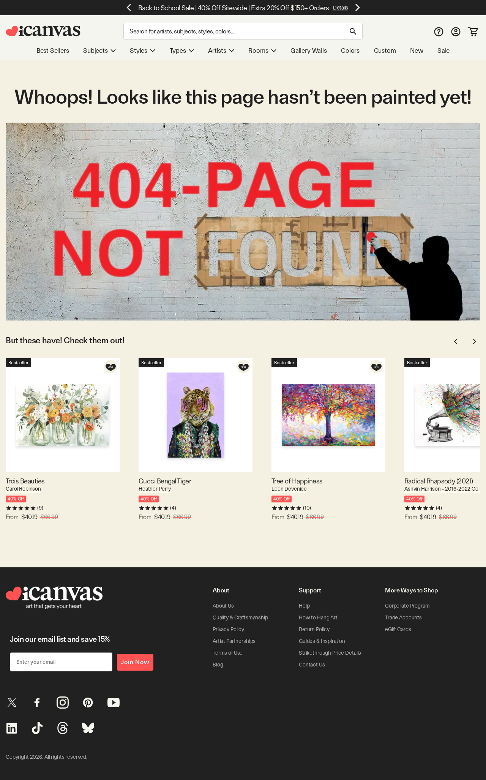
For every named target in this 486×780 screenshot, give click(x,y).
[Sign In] (455, 31)
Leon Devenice (289, 489)
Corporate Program (407, 606)
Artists (217, 50)
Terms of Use (228, 653)
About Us (223, 606)
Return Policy (314, 629)
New (416, 50)
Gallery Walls (308, 50)
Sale (443, 50)
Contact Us (312, 665)
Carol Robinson (23, 489)
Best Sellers (52, 50)
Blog (218, 665)
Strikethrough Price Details (330, 653)
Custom (385, 50)
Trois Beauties (25, 481)
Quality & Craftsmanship (240, 617)
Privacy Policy (228, 629)
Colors (350, 50)
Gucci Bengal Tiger (165, 481)
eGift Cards (398, 629)
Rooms (258, 50)
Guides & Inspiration (322, 641)
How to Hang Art (318, 617)
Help (304, 606)
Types (178, 50)
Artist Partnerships (234, 641)
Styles (138, 50)
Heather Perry (155, 489)
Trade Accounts (403, 617)
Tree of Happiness (297, 481)
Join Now (135, 662)
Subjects (95, 50)
